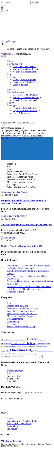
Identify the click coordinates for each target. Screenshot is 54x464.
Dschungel (41, 340)
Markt (33, 346)
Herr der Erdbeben (23, 343)
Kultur (9, 346)
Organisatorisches (15, 319)
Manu (29, 346)
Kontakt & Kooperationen (19, 423)
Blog (9, 303)
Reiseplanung (13, 321)
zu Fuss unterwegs (31, 354)
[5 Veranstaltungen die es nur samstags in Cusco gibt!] (14, 216)
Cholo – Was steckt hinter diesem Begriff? (21, 246)
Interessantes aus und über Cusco (22, 313)
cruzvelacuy (22, 340)
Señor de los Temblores (45, 351)
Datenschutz (12, 426)
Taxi (10, 354)
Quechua (17, 350)
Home (10, 418)
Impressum (12, 429)
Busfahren (9, 340)
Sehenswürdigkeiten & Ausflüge (21, 326)
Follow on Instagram (12, 441)
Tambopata (4, 354)
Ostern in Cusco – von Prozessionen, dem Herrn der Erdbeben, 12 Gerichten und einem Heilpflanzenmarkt (29, 289)
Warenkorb (6, 54)
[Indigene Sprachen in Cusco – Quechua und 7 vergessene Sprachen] (14, 192)
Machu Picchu (21, 346)
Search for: (6, 356)
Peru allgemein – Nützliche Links (22, 421)
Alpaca (3, 340)
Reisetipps (11, 324)
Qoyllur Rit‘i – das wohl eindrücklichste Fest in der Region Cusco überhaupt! (28, 266)
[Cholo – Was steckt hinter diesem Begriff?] (8, 237)
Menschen (39, 346)
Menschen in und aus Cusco (20, 316)
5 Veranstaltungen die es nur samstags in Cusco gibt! (26, 224)
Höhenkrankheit (40, 343)
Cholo (16, 340)
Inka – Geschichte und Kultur (20, 311)
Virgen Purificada (18, 354)
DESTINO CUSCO (10, 138)
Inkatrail (4, 346)
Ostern (45, 346)
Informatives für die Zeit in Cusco (22, 308)
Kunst (14, 346)
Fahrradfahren (6, 343)
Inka (48, 343)
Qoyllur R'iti (5, 351)
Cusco (32, 339)
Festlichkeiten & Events (18, 306)
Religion (31, 350)
